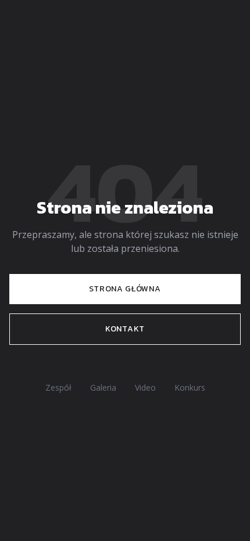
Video (145, 387)
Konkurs (189, 387)
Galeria (103, 387)
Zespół (58, 387)
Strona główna (124, 289)
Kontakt (125, 329)
